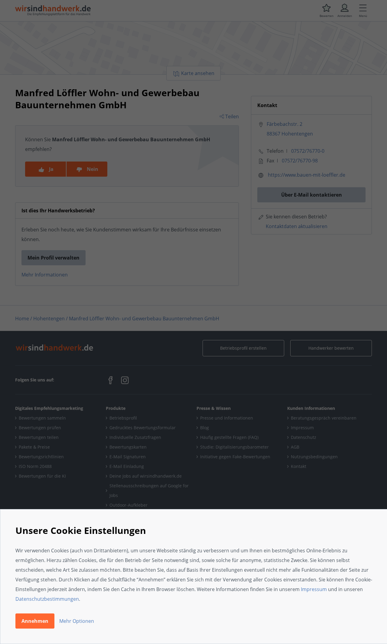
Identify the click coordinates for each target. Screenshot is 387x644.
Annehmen (34, 621)
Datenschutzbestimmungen (47, 599)
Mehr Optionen (76, 621)
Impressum (314, 589)
